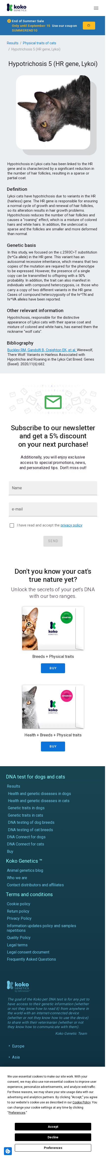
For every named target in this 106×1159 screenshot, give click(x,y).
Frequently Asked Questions (31, 959)
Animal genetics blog (25, 870)
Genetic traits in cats (25, 815)
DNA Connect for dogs (26, 837)
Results (12, 43)
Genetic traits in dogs (26, 808)
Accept (53, 1126)
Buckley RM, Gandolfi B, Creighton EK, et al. (42, 350)
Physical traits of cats (39, 43)
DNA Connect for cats (25, 844)
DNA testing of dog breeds (31, 822)
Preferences (53, 1148)
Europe (18, 1050)
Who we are (17, 877)
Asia (16, 1061)
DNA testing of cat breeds (30, 829)
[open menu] (96, 8)
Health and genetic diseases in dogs (39, 793)
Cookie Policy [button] (81, 1102)
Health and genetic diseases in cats (39, 800)
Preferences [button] (17, 1112)
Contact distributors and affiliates (35, 885)
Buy (10, 851)
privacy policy (71, 525)
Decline (53, 1137)
